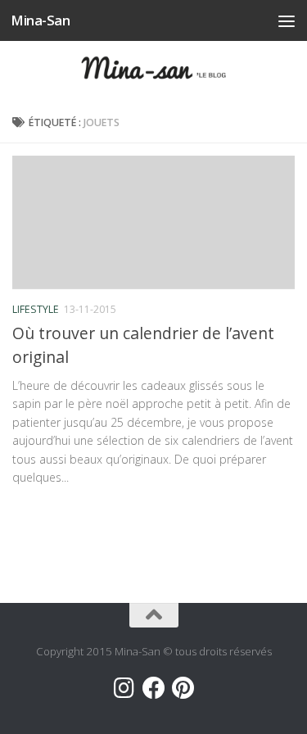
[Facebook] (153, 688)
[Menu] (286, 20)
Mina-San (40, 20)
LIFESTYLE (35, 309)
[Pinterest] (183, 688)
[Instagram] (124, 688)
